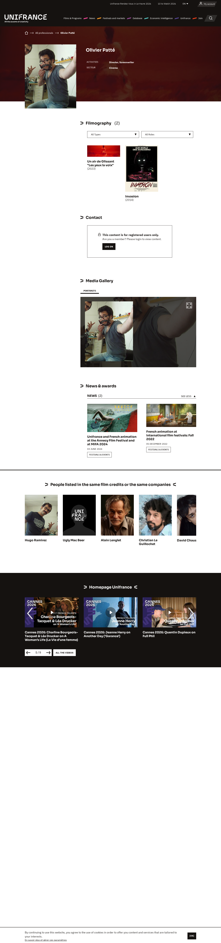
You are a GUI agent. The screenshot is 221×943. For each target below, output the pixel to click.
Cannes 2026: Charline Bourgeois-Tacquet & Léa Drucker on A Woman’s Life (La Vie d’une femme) (51, 636)
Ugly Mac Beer (73, 540)
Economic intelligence (161, 18)
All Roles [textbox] (149, 134)
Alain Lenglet (111, 540)
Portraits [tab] (89, 290)
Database (137, 18)
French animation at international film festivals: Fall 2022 (170, 435)
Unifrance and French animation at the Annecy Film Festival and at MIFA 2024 (112, 440)
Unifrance (185, 18)
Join (200, 18)
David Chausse (188, 540)
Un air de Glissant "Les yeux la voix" (100, 163)
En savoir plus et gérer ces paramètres (46, 939)
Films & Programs (72, 18)
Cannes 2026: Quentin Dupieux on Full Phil (169, 634)
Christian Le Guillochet (148, 542)
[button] (189, 305)
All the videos (64, 652)
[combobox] (113, 134)
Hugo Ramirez (36, 540)
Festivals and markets (114, 18)
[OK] (192, 935)
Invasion (132, 196)
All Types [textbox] (96, 134)
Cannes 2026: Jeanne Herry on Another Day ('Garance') (107, 634)
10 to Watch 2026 (167, 3)
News (92, 18)
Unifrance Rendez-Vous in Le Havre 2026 (130, 3)
